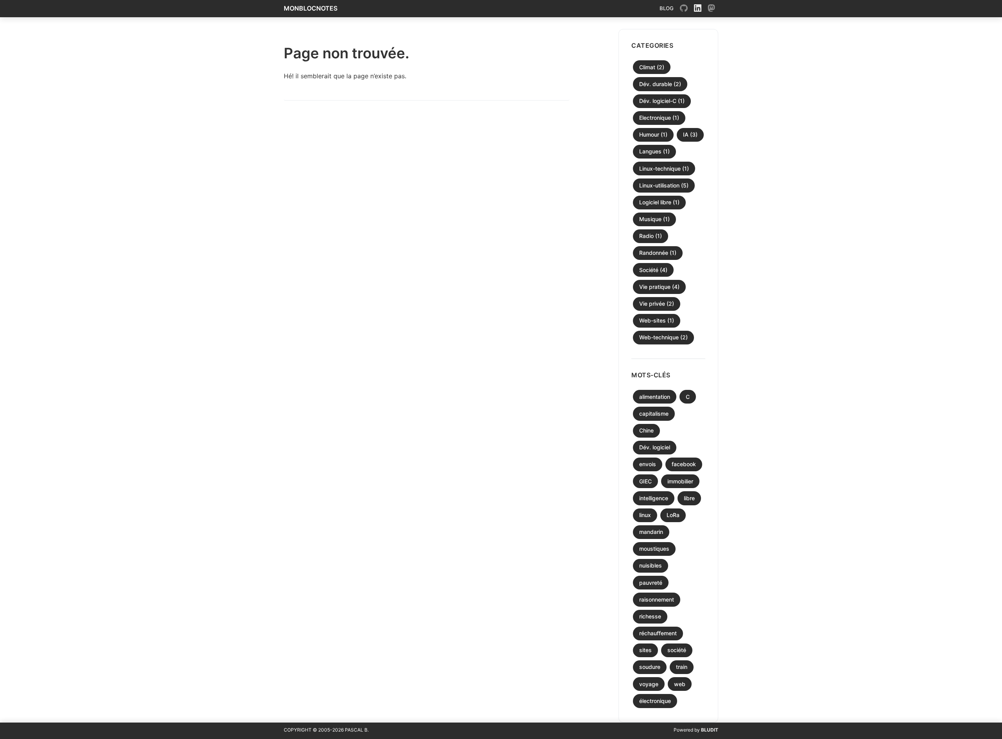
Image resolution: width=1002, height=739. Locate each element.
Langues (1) (654, 151)
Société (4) (653, 270)
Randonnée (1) (657, 252)
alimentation (654, 396)
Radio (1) (650, 236)
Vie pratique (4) (659, 286)
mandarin (651, 531)
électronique (655, 701)
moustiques (654, 548)
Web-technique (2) (663, 337)
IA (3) (690, 134)
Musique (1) (654, 219)
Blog (667, 8)
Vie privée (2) (656, 303)
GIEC (645, 481)
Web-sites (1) (656, 320)
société (676, 650)
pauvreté (650, 582)
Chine (646, 430)
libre (689, 498)
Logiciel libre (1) (659, 202)
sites (645, 650)
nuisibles (650, 565)
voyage (648, 684)
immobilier (680, 481)
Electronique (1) (659, 117)
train (681, 666)
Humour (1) (653, 134)
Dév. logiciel (654, 447)
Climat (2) (651, 67)
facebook (684, 464)
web (679, 684)
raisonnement (656, 599)
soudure (649, 666)
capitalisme (654, 413)
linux (645, 515)
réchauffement (658, 633)
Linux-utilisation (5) (663, 185)
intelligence (653, 498)
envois (647, 464)
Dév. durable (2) (660, 84)
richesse (650, 616)
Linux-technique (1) (664, 168)
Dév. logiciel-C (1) (662, 100)
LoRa (673, 515)
